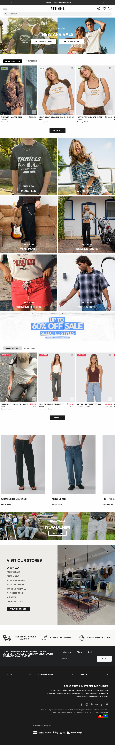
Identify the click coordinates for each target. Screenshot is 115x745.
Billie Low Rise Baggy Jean (51, 405)
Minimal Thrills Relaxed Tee (14, 405)
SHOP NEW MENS (71, 41)
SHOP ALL (57, 130)
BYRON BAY (13, 568)
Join (104, 659)
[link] (104, 8)
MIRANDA (11, 597)
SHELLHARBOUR (15, 593)
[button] (34, 68)
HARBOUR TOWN (16, 585)
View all (58, 418)
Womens (67, 652)
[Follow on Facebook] (81, 704)
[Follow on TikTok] (101, 704)
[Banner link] (57, 327)
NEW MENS (31, 61)
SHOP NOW (6, 505)
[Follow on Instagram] (86, 704)
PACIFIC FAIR (13, 572)
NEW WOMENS (12, 61)
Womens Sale (12, 348)
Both (90, 652)
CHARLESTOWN (15, 602)
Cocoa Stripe (6, 122)
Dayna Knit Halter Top (89, 404)
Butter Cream (6, 409)
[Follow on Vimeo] (106, 704)
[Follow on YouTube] (96, 704)
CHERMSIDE (13, 576)
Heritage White (45, 122)
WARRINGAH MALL (16, 589)
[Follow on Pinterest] (91, 704)
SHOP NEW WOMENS (43, 41)
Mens (79, 652)
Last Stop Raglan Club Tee (52, 118)
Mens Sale (30, 348)
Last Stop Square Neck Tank (89, 118)
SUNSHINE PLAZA (16, 581)
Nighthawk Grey (45, 409)
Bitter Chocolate (83, 407)
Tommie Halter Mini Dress (11, 118)
